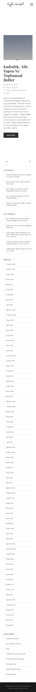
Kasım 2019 (10, 590)
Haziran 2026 (10, 269)
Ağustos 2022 (10, 447)
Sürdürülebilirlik (11, 674)
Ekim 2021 (9, 478)
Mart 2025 (9, 325)
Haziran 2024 (10, 361)
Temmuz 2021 (11, 493)
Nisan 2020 (10, 564)
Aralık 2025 (9, 295)
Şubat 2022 (10, 462)
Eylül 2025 (9, 305)
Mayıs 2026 (10, 274)
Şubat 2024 (10, 381)
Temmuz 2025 (11, 315)
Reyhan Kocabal (12, 87)
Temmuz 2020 (11, 549)
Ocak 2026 (9, 290)
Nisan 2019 (10, 615)
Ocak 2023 (9, 427)
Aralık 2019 (9, 584)
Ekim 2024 (9, 345)
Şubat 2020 (10, 574)
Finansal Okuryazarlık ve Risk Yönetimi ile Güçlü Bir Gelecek (18, 176)
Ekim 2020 (9, 534)
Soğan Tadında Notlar (13, 669)
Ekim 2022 (9, 437)
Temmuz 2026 (11, 264)
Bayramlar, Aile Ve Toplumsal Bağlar (18, 226)
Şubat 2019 (10, 625)
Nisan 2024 (10, 371)
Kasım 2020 (10, 528)
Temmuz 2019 (11, 605)
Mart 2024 (9, 376)
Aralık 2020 (9, 523)
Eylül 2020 (9, 539)
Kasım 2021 (10, 473)
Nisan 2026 (10, 279)
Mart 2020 (9, 569)
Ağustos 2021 (10, 488)
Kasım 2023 (10, 391)
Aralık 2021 (9, 467)
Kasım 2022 (10, 432)
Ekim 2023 (9, 396)
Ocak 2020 (9, 579)
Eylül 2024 (9, 351)
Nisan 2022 (10, 457)
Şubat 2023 (10, 422)
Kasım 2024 (10, 340)
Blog (8, 90)
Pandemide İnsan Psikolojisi (15, 659)
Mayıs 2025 (10, 320)
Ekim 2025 (9, 300)
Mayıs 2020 (10, 559)
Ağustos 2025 (10, 310)
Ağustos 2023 (10, 401)
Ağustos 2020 (10, 544)
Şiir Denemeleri (11, 664)
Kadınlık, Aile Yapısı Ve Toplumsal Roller (16, 73)
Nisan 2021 (10, 508)
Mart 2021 (9, 513)
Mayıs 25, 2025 (11, 85)
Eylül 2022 (9, 442)
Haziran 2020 (10, 554)
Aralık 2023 (9, 386)
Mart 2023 (9, 417)
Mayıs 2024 (10, 366)
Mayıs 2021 (10, 503)
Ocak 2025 (9, 335)
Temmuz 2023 (11, 406)
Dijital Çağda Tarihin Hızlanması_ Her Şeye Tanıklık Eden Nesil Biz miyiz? (18, 234)
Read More (11, 135)
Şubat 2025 (10, 330)
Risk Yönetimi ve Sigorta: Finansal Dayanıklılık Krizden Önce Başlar (17, 190)
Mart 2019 (9, 620)
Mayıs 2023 (10, 412)
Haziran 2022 (10, 452)
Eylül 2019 (9, 595)
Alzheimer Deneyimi (12, 639)
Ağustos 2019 (10, 600)
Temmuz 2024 (11, 356)
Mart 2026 (9, 284)
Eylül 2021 (9, 483)
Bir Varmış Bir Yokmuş (13, 644)
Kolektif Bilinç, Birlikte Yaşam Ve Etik (18, 249)
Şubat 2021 (10, 518)
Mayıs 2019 (10, 610)
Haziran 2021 (10, 498)
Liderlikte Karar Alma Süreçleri (16, 654)
